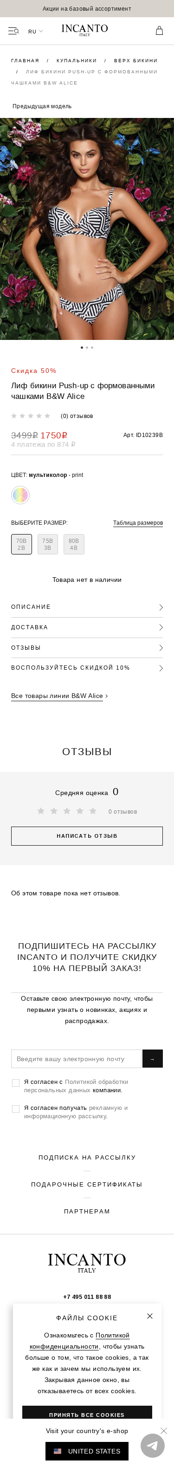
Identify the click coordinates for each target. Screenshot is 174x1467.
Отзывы (26, 647)
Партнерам (87, 1211)
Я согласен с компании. (76, 1086)
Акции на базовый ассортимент (87, 8)
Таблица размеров (138, 522)
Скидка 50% (34, 370)
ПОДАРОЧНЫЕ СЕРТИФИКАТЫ (87, 1184)
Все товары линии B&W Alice (57, 695)
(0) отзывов (77, 415)
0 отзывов (123, 811)
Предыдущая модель (42, 106)
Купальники (78, 61)
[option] (87, 8)
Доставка (29, 627)
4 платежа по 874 (43, 444)
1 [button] (82, 346)
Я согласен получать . (76, 1112)
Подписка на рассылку (87, 1157)
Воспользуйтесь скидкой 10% (70, 667)
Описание (31, 606)
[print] (20, 495)
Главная (26, 61)
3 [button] (92, 346)
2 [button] (87, 346)
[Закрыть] (149, 1316)
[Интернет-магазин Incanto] (87, 31)
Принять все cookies (87, 1415)
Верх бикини (136, 61)
